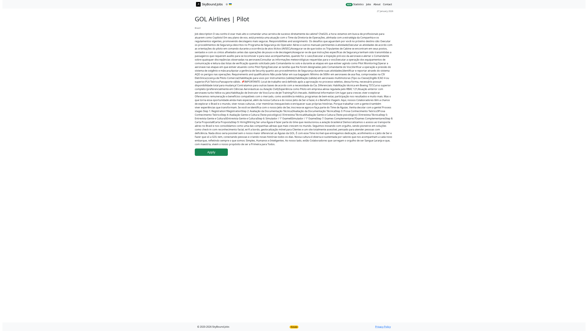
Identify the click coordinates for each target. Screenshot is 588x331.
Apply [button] (211, 152)
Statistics (355, 4)
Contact (387, 4)
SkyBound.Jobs (212, 4)
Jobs (368, 4)
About (377, 4)
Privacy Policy (383, 326)
